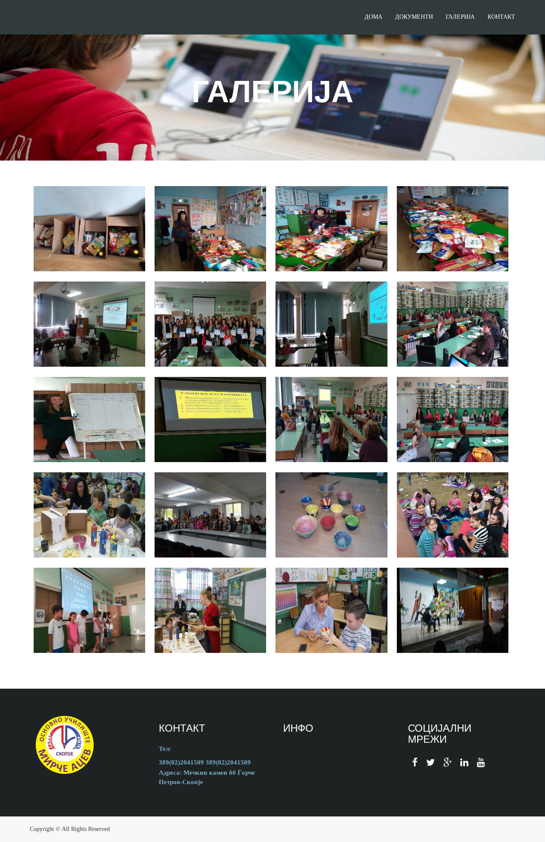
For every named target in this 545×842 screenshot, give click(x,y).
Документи (414, 17)
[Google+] (447, 762)
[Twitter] (430, 762)
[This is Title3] (331, 515)
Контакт (501, 17)
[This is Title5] (89, 610)
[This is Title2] (210, 515)
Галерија (460, 17)
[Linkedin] (464, 762)
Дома (373, 17)
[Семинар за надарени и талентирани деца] (89, 324)
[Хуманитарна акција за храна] (89, 228)
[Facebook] (415, 762)
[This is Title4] (452, 515)
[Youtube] (481, 762)
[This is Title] (89, 515)
